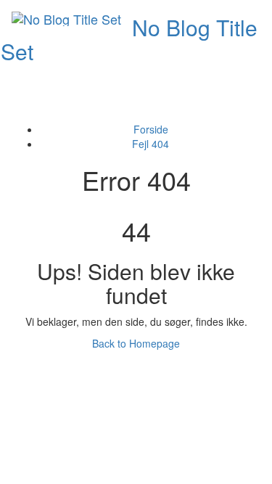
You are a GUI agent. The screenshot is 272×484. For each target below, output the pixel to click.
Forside (150, 129)
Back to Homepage (136, 343)
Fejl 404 (150, 143)
